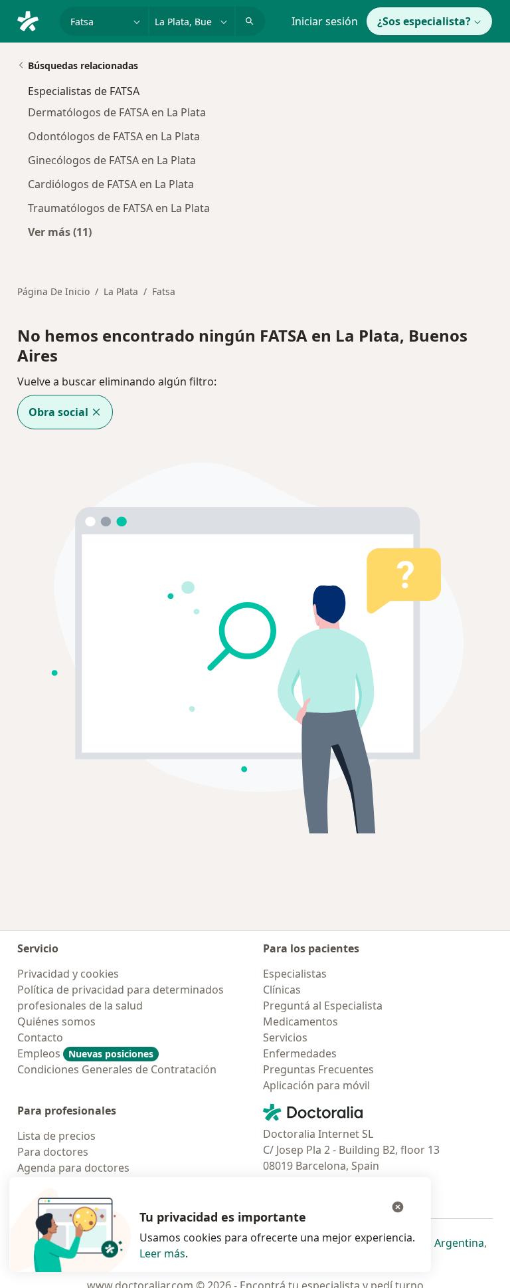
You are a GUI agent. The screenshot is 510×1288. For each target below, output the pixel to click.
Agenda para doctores (73, 1167)
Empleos (85, 1053)
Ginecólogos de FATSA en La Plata (112, 160)
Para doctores (52, 1151)
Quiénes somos (56, 1021)
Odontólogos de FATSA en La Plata (114, 136)
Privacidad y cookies (68, 973)
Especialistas (295, 973)
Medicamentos (300, 1021)
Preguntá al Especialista (322, 1005)
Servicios (285, 1037)
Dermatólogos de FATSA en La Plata (117, 112)
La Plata (121, 291)
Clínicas (282, 989)
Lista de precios (56, 1135)
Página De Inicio (53, 291)
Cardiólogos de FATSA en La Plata (111, 184)
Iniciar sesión (325, 21)
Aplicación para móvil (316, 1085)
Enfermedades (300, 1053)
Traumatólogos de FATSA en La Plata (119, 208)
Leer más (162, 1253)
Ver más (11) (60, 231)
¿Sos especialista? (424, 21)
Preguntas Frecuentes (318, 1069)
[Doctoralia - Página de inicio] (33, 20)
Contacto (40, 1037)
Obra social (58, 412)
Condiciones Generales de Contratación (116, 1069)
